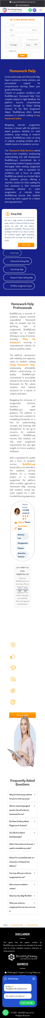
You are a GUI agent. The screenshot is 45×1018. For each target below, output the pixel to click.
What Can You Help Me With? (20, 895)
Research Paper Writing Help (21, 277)
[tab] (22, 796)
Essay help (14, 252)
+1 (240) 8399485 (23, 5)
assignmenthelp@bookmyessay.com (23, 2)
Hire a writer (26, 245)
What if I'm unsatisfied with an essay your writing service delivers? (21, 861)
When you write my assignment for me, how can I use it (22, 907)
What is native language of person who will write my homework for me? (19, 810)
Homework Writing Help (19, 261)
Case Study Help (16, 269)
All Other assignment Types (21, 285)
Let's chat (25, 1003)
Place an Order (22, 715)
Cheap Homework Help (22, 364)
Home (5, 925)
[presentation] (25, 590)
